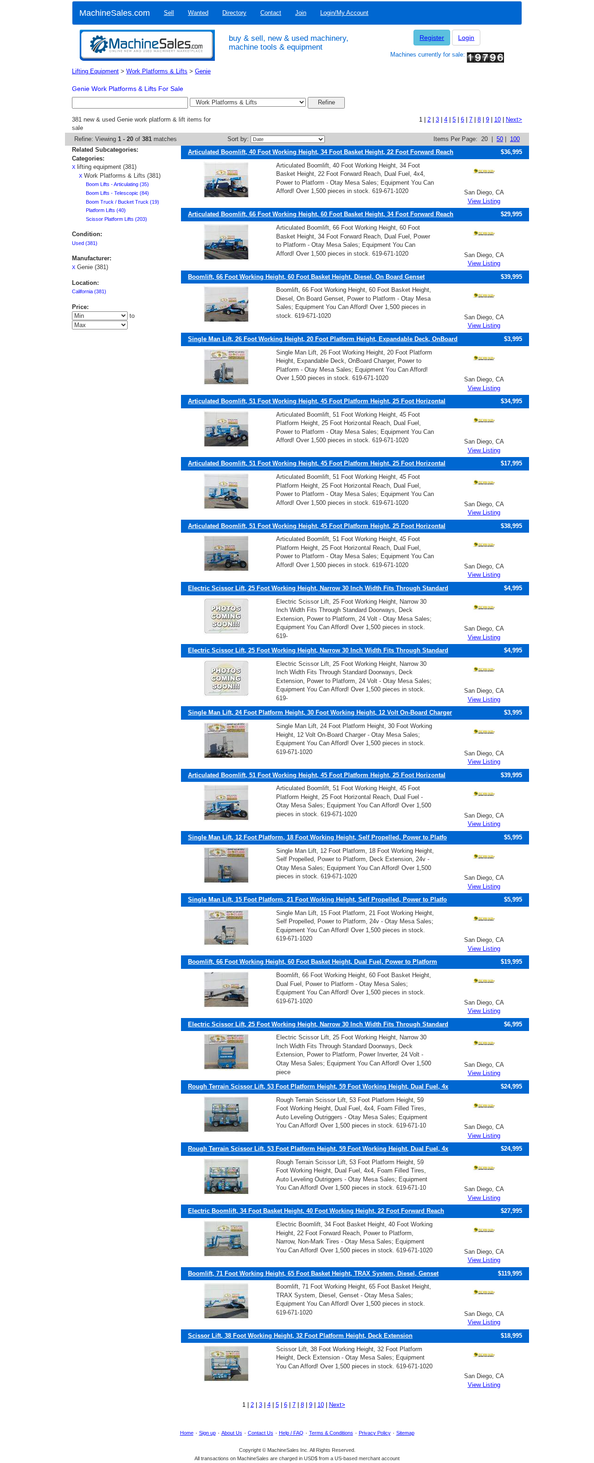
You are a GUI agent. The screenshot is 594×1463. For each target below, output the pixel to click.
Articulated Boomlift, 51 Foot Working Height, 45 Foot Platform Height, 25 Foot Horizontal (317, 401)
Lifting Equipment (95, 71)
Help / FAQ (291, 1433)
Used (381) (84, 243)
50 (500, 138)
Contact (270, 12)
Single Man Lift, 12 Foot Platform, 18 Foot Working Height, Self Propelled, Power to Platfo (317, 837)
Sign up (207, 1433)
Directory (234, 12)
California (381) (89, 291)
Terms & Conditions (331, 1433)
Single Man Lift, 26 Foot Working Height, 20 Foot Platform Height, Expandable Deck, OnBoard (323, 338)
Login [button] (466, 37)
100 (515, 138)
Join (300, 12)
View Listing (484, 201)
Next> (514, 119)
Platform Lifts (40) (106, 210)
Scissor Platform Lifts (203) (116, 219)
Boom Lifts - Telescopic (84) (117, 193)
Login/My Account (344, 12)
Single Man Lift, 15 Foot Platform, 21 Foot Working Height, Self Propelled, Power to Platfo (317, 899)
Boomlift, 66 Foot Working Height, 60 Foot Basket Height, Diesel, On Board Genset (306, 276)
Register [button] (432, 37)
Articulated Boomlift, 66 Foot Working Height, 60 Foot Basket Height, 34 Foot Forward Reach (320, 214)
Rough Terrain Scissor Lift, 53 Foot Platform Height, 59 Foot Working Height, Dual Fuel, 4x (318, 1086)
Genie (203, 71)
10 (497, 119)
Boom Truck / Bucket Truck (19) (122, 202)
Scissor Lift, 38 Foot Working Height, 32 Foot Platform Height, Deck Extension (300, 1335)
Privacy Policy (375, 1433)
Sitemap (405, 1433)
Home (187, 1433)
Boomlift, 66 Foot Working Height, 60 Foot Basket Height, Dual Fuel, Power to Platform (312, 961)
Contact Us (260, 1433)
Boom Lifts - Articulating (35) (117, 184)
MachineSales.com (114, 13)
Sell (169, 12)
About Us (231, 1433)
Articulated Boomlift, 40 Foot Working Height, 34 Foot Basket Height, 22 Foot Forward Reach (320, 151)
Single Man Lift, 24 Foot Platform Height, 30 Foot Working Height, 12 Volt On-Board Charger (320, 712)
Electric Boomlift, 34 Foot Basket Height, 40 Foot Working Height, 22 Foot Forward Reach (316, 1210)
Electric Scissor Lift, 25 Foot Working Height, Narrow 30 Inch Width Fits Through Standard (318, 588)
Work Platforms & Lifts (156, 71)
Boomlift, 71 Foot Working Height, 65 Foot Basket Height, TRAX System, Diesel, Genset (313, 1273)
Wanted (198, 12)
